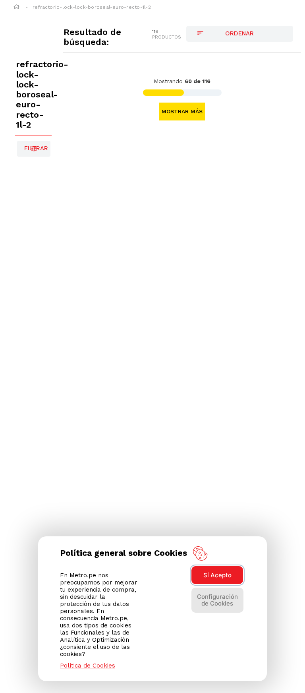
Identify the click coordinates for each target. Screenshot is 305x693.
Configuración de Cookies (217, 600)
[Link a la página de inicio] (16, 8)
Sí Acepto (217, 575)
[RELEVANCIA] (239, 34)
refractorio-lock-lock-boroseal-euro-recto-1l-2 (92, 7)
